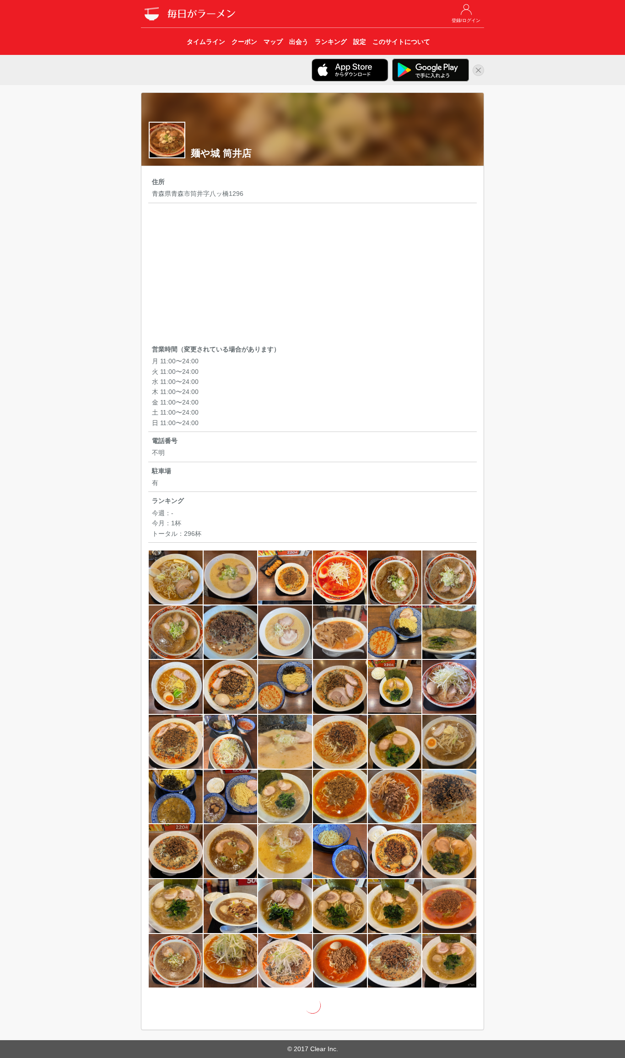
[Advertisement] (312, 275)
